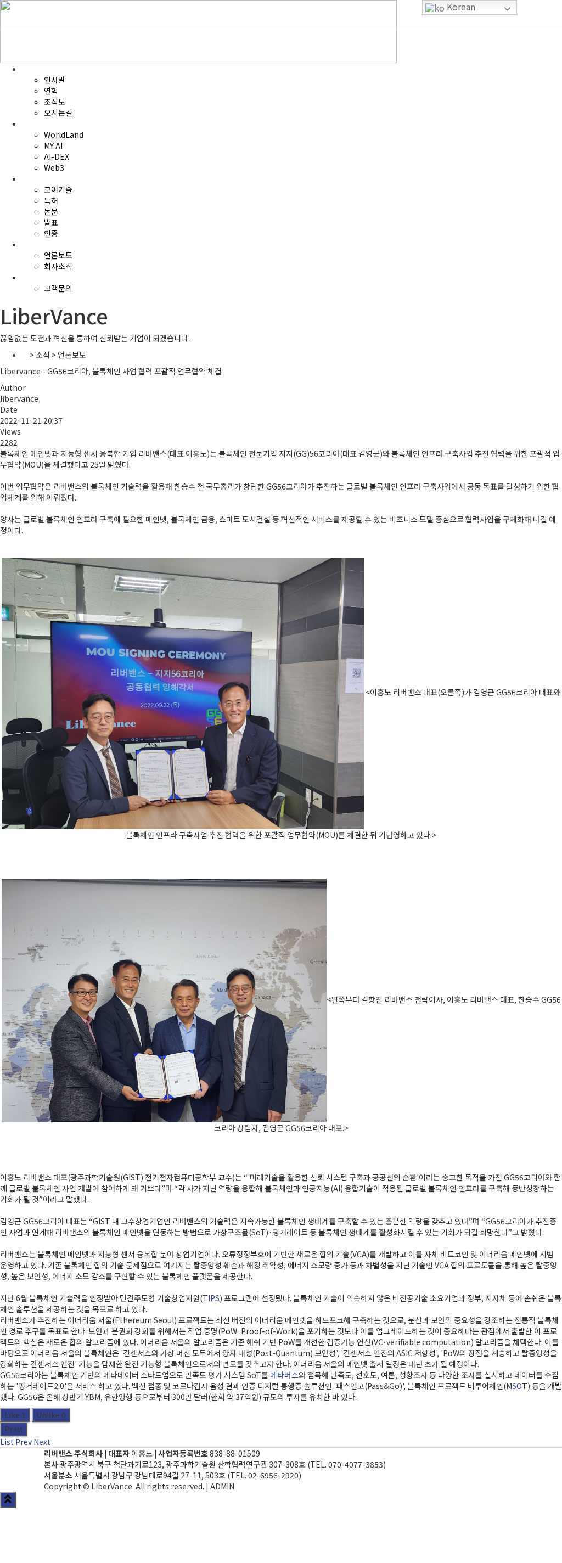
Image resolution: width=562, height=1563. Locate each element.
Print (13, 1429)
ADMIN (222, 1486)
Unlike (51, 1414)
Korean (460, 6)
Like (15, 1414)
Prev (23, 1441)
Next (41, 1441)
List (7, 1441)
